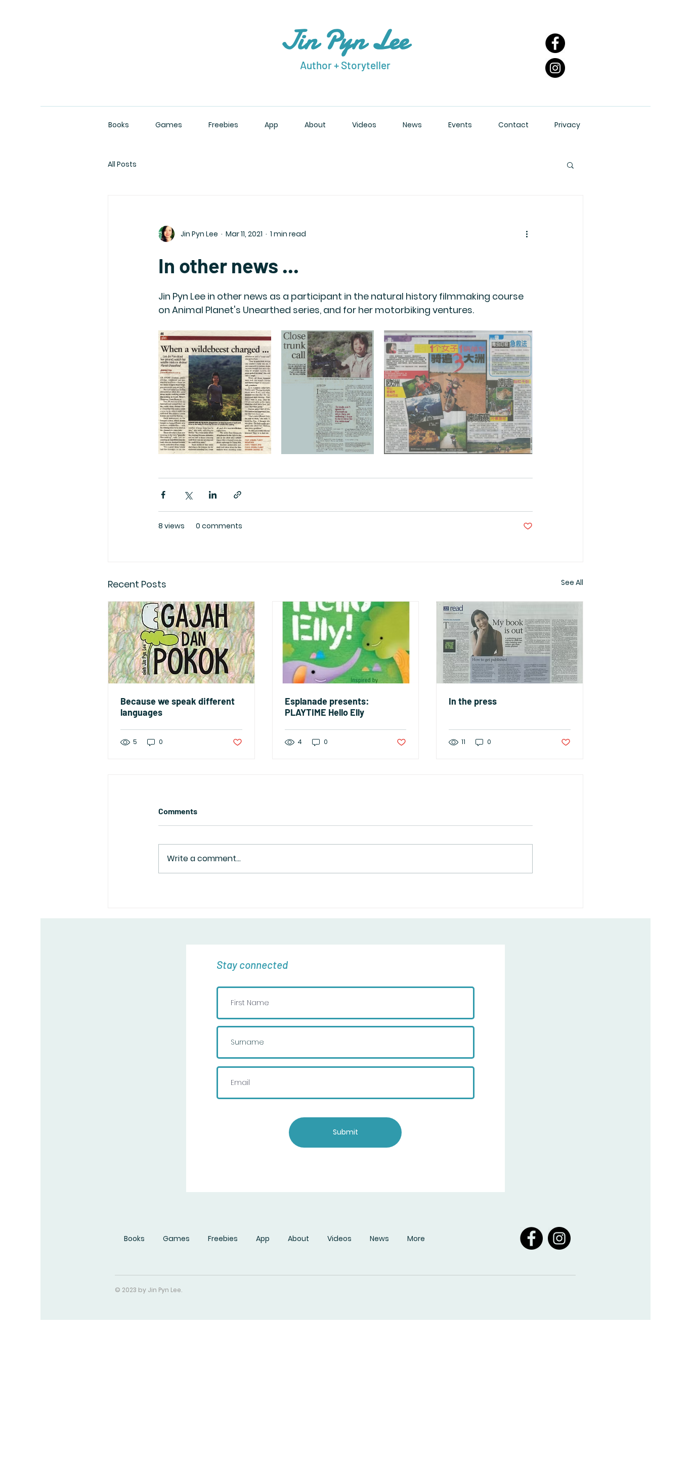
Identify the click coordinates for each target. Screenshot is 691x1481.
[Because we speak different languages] (181, 642)
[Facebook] (555, 43)
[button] (570, 165)
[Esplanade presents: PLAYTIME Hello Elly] (346, 642)
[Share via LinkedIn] (213, 495)
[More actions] (527, 234)
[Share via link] (237, 495)
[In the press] (510, 642)
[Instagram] (555, 68)
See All (572, 582)
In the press (473, 701)
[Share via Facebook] (163, 495)
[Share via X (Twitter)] (188, 495)
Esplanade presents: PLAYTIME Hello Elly (327, 707)
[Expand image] (214, 392)
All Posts (122, 164)
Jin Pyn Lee (345, 40)
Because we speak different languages (177, 707)
